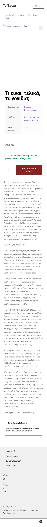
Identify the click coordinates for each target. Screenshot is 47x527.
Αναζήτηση (23, 523)
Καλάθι (36, 520)
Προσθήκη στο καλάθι (29, 170)
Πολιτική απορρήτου (12, 510)
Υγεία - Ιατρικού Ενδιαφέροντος (22, 430)
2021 (26, 127)
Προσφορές (11, 451)
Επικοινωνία (11, 465)
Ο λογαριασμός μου (8, 523)
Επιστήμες (20, 15)
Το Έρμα (9, 5)
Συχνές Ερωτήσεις (13, 460)
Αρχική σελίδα (10, 15)
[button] (41, 28)
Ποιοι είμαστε (12, 456)
